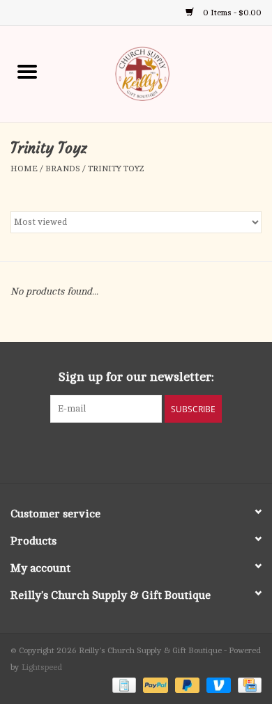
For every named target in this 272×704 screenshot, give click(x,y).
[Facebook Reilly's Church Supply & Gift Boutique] (98, 451)
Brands (62, 168)
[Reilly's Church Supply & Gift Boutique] (163, 73)
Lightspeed (42, 667)
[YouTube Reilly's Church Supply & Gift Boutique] (148, 451)
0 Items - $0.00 (231, 12)
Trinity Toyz (116, 168)
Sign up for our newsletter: (136, 377)
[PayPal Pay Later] (186, 684)
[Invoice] (122, 684)
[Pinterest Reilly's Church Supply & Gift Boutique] (123, 451)
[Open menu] (27, 71)
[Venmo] (217, 684)
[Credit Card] (247, 684)
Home (24, 168)
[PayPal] (153, 684)
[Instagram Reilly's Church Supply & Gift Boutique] (174, 451)
